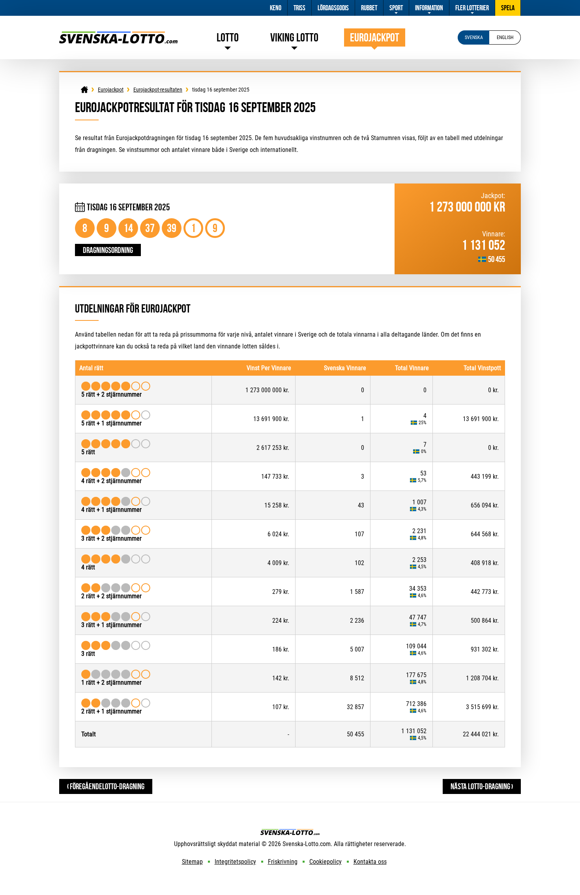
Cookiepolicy (325, 861)
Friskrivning (282, 861)
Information (429, 8)
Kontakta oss (370, 861)
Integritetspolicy (235, 861)
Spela (508, 8)
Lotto (228, 37)
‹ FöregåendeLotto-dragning (105, 786)
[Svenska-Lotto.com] (118, 35)
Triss (299, 8)
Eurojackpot (374, 37)
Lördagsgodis (333, 8)
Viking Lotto (294, 37)
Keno (275, 8)
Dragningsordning (108, 250)
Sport (396, 8)
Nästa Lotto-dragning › (482, 786)
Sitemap (192, 861)
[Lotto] (84, 89)
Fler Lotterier (472, 8)
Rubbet (369, 8)
